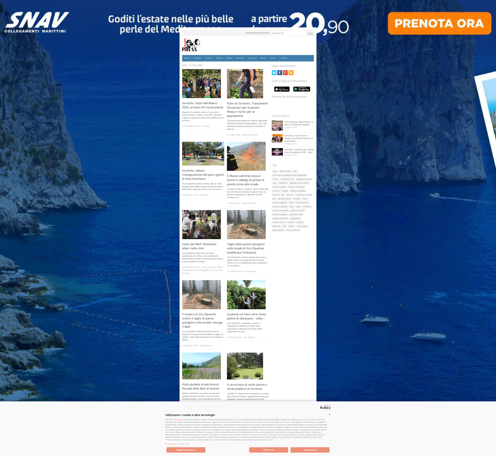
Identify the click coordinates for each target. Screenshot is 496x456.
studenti (300, 222)
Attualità (197, 58)
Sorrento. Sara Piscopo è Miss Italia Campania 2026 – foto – (299, 151)
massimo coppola (280, 206)
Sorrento (206, 126)
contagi (285, 191)
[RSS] (291, 72)
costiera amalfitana (298, 191)
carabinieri (283, 183)
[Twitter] (274, 72)
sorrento (291, 222)
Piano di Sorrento (250, 134)
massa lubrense (302, 202)
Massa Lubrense (249, 203)
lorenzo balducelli (280, 202)
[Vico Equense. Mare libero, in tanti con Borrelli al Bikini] (277, 130)
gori (274, 199)
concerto (276, 191)
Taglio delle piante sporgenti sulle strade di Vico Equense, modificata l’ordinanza (246, 248)
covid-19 (276, 195)
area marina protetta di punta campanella (290, 175)
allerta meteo (285, 171)
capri (274, 183)
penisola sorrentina (280, 210)
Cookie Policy (184, 444)
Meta (219, 267)
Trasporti (252, 58)
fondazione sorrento (303, 195)
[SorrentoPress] (191, 44)
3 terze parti (178, 419)
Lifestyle (240, 58)
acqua (275, 171)
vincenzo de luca (293, 230)
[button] (330, 414)
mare (291, 202)
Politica (219, 58)
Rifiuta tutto (268, 450)
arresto (275, 179)
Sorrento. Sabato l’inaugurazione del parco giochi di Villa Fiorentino (203, 175)
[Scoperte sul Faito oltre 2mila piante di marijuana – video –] (246, 308)
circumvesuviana (279, 187)
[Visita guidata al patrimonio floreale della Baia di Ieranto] (201, 378)
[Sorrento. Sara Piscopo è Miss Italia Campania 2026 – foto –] (277, 155)
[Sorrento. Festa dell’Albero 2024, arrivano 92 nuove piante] (201, 97)
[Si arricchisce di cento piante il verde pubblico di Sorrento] (245, 379)
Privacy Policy (171, 444)
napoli (298, 206)
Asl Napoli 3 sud (287, 179)
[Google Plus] (285, 72)
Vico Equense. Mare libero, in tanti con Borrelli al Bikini (298, 123)
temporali (276, 226)
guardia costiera (284, 199)
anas (295, 171)
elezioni (290, 195)
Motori (263, 58)
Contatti (283, 58)
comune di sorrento (296, 187)
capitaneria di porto (304, 179)
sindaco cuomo (279, 222)
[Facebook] (279, 72)
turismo (291, 226)
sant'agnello (295, 218)
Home (186, 58)
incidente (297, 199)
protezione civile (296, 214)
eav (283, 195)
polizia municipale (280, 214)
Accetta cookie (310, 450)
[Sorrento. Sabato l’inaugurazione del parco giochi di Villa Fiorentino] (203, 165)
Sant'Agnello (203, 270)
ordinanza (307, 206)
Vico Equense (250, 271)
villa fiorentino (278, 230)
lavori (305, 199)
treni (284, 226)
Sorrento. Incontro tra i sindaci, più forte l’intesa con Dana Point (298, 138)
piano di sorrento (298, 210)
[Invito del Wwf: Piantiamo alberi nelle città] (201, 238)
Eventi (229, 58)
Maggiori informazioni (186, 450)
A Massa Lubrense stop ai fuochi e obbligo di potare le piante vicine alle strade (245, 180)
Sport (273, 58)
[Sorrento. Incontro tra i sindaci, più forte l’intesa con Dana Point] (277, 142)
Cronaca (208, 58)
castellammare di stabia (299, 183)
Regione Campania (280, 218)
